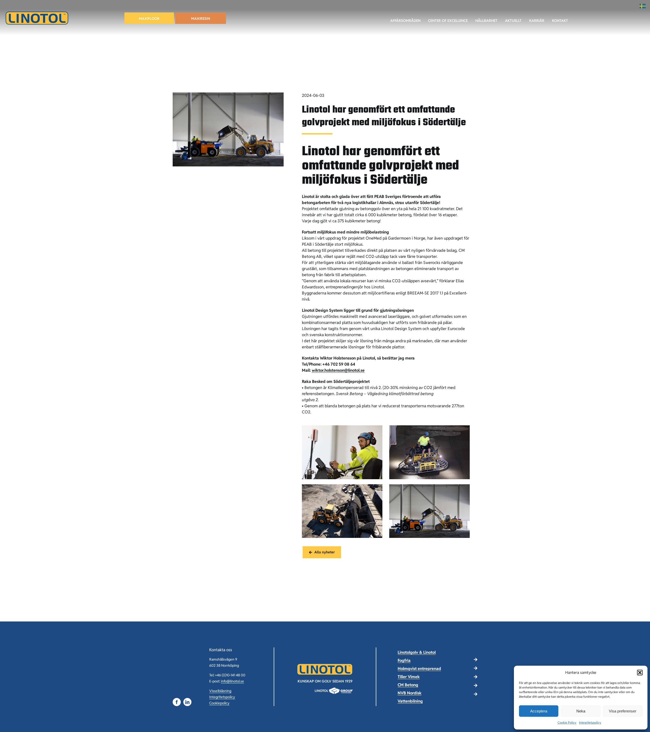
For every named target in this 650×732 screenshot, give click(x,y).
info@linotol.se (232, 681)
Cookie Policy (567, 722)
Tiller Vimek (409, 676)
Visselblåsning (220, 691)
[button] (639, 672)
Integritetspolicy (590, 722)
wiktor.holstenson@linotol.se (338, 370)
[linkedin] (187, 702)
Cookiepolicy (219, 703)
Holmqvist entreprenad (419, 668)
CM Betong (408, 685)
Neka (580, 711)
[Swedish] (643, 6)
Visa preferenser (622, 711)
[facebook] (177, 702)
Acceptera (538, 711)
